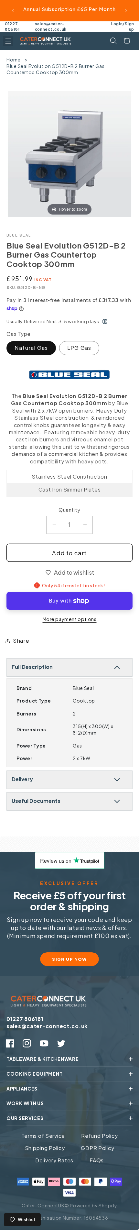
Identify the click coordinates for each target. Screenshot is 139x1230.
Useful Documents (36, 800)
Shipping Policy (45, 1148)
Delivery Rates (54, 1160)
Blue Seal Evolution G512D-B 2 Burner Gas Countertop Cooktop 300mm (55, 69)
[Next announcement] (126, 11)
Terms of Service (43, 1135)
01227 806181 (12, 26)
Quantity (69, 510)
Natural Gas (31, 347)
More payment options (70, 619)
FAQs (97, 1160)
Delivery (22, 779)
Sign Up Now (69, 959)
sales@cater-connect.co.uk (51, 26)
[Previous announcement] (13, 11)
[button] (8, 41)
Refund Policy (99, 1135)
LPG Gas (79, 347)
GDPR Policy (97, 1148)
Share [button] (21, 640)
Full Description (32, 666)
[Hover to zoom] (69, 153)
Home (13, 59)
